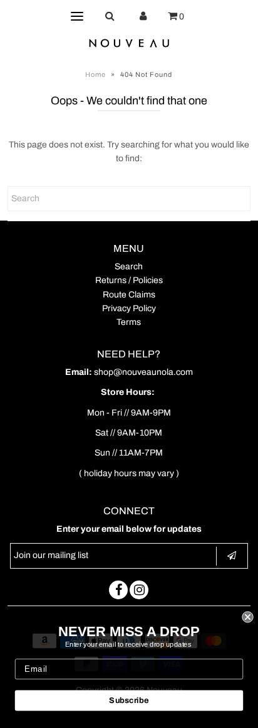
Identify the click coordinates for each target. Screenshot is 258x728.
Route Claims (129, 294)
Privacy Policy (129, 308)
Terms (128, 322)
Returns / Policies (129, 280)
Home (95, 74)
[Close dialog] (247, 616)
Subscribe (128, 700)
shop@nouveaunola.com (143, 372)
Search (129, 266)
